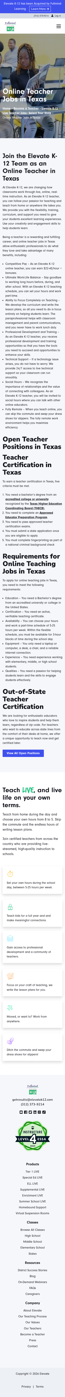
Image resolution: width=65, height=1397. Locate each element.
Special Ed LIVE (33, 1177)
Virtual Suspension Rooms (32, 1213)
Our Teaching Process (32, 1316)
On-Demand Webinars (32, 1282)
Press (32, 1340)
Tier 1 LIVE (32, 1171)
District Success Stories (32, 1270)
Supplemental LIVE (32, 1189)
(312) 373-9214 (41, 16)
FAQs (32, 1288)
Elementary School (32, 1247)
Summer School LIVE (32, 1201)
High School (32, 1236)
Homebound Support (32, 1207)
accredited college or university (27, 499)
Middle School (32, 1242)
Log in (58, 16)
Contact (33, 1346)
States (33, 1254)
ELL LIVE (32, 1184)
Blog (33, 1276)
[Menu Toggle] (59, 26)
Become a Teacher (26, 108)
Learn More (38, 9)
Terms (40, 1386)
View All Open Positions (23, 753)
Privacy (26, 1386)
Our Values (32, 1322)
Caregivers (32, 1294)
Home (7, 108)
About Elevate (32, 1310)
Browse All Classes (32, 1230)
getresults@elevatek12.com (32, 1100)
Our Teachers (32, 1328)
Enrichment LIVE (32, 1195)
